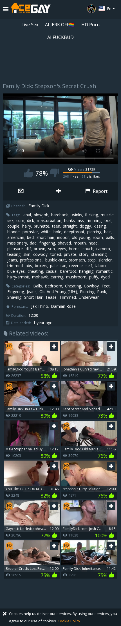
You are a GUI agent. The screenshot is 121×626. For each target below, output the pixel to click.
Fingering (15, 292)
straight (70, 226)
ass (81, 221)
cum (20, 221)
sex (10, 221)
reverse (76, 266)
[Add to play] (59, 191)
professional (31, 260)
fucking (91, 215)
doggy (85, 226)
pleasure (15, 249)
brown (39, 249)
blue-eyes (16, 271)
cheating (35, 271)
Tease (51, 297)
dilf (28, 249)
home (74, 249)
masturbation (49, 221)
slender (105, 260)
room (98, 237)
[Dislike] (54, 173)
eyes (62, 249)
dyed (105, 277)
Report (99, 191)
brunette (41, 226)
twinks (76, 215)
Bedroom (53, 286)
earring (57, 277)
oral (107, 221)
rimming (94, 221)
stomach (77, 260)
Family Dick (38, 206)
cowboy (40, 254)
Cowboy (91, 286)
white (46, 232)
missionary (17, 243)
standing (99, 254)
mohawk (40, 277)
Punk (101, 292)
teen (56, 226)
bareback (59, 215)
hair (107, 232)
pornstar (30, 232)
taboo (100, 266)
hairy (26, 226)
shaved (64, 243)
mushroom (76, 277)
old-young (81, 237)
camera (103, 249)
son (51, 249)
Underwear (89, 297)
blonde (13, 232)
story (83, 254)
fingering (47, 243)
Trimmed (67, 297)
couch (87, 249)
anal (27, 215)
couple (13, 226)
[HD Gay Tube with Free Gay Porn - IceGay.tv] (31, 9)
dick (30, 221)
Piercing (87, 292)
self (89, 266)
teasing (14, 254)
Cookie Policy (69, 620)
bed (30, 237)
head (93, 243)
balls (110, 237)
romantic (104, 271)
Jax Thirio (39, 306)
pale (54, 266)
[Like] (28, 173)
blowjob (41, 215)
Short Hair (33, 297)
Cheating (73, 286)
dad (33, 243)
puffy (93, 277)
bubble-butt (55, 260)
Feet (106, 286)
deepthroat (74, 232)
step (92, 260)
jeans (12, 260)
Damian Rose (63, 306)
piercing (94, 232)
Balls (37, 286)
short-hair (45, 237)
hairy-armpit (18, 277)
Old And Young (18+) (58, 292)
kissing (100, 226)
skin (26, 254)
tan (63, 266)
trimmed (15, 266)
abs (29, 266)
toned (55, 254)
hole (57, 232)
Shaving (14, 297)
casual (51, 271)
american (15, 237)
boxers (41, 266)
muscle (107, 215)
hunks (69, 221)
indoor (63, 237)
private (70, 254)
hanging (86, 271)
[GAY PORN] (91, 9)
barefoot (68, 271)
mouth (80, 243)
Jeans (32, 292)
